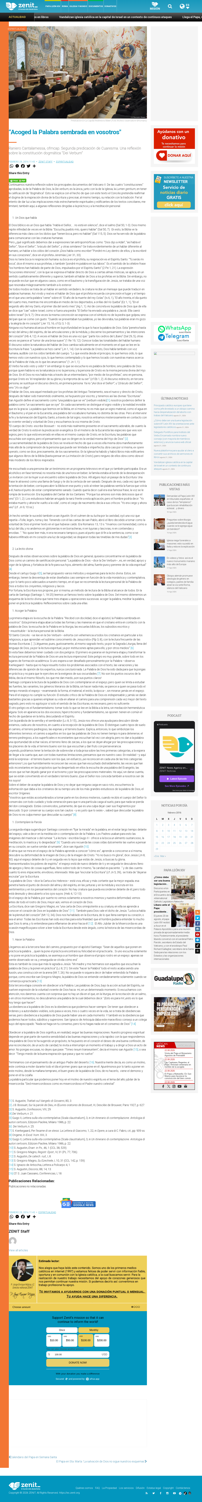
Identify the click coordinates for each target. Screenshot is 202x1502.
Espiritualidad (16, 29)
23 (162, 843)
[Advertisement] (77, 1426)
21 (192, 837)
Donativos (110, 6)
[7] (98, 673)
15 (157, 837)
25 (174, 843)
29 (157, 849)
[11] (72, 910)
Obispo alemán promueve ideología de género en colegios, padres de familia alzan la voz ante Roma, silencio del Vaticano (180, 581)
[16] (91, 1062)
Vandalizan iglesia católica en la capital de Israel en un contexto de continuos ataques (173, 465)
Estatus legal (154, 1487)
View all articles (18, 1250)
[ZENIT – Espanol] (25, 6)
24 (168, 843)
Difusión (140, 1487)
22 (157, 843)
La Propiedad (109, 1487)
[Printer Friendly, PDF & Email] (17, 180)
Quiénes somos (84, 1487)
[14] (133, 1023)
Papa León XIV (52, 6)
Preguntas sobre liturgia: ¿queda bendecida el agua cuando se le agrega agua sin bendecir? (179, 524)
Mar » (163, 856)
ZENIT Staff (46, 161)
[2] (126, 438)
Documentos (96, 6)
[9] (58, 842)
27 (186, 843)
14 (192, 831)
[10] (86, 846)
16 (162, 837)
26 (180, 843)
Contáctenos (183, 1487)
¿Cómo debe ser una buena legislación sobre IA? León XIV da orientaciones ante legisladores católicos (174, 423)
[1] (108, 400)
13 (186, 831)
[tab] (164, 1045)
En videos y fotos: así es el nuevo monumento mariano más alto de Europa (181, 561)
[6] (132, 648)
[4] (10, 569)
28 (192, 843)
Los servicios (126, 1487)
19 (180, 837)
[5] (40, 573)
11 (174, 831)
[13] (39, 981)
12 (180, 831)
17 (168, 837)
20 (186, 837)
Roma (65, 6)
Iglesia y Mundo (78, 6)
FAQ (97, 1487)
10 (168, 831)
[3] (130, 537)
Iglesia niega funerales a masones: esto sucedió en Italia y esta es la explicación (181, 543)
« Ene (156, 856)
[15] (136, 1049)
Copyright (168, 1487)
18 (174, 837)
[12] (90, 923)
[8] (74, 814)
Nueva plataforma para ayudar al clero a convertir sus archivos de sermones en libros (174, 453)
